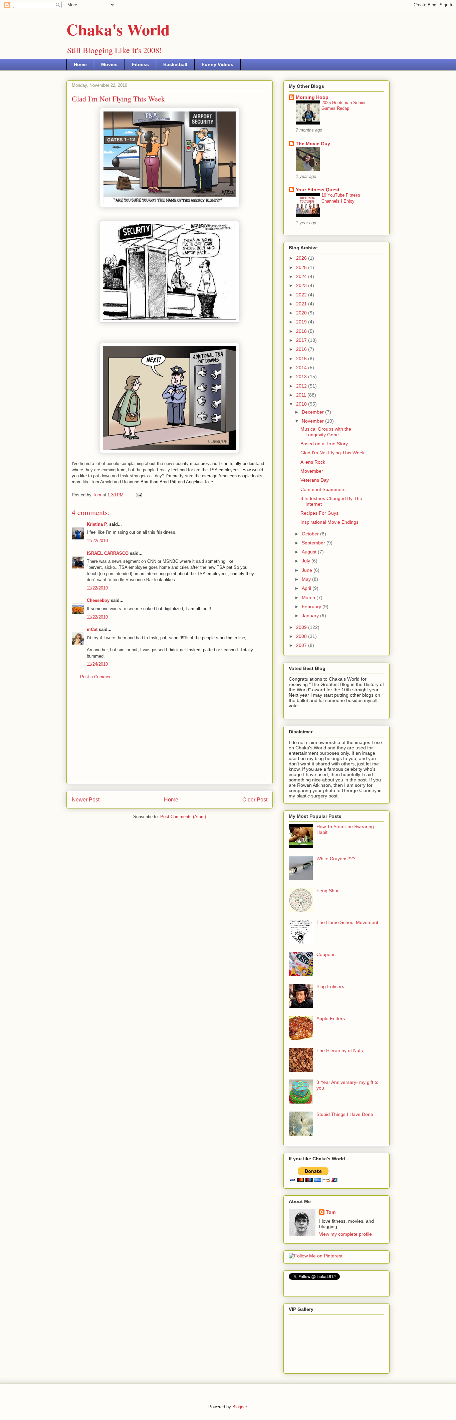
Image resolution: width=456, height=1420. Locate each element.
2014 (302, 367)
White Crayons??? (336, 858)
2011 (301, 395)
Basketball (175, 64)
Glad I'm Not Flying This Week (332, 452)
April (307, 588)
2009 (302, 627)
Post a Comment (96, 676)
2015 (302, 358)
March (309, 597)
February (312, 606)
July (306, 560)
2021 (302, 303)
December (313, 412)
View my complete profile (345, 1234)
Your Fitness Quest (317, 189)
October (311, 533)
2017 (302, 340)
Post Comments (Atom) (183, 816)
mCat (92, 629)
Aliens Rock (312, 462)
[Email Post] (138, 494)
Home (80, 64)
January (311, 615)
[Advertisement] (170, 737)
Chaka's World (118, 29)
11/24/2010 (97, 664)
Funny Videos (217, 64)
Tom (330, 1212)
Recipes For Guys (319, 513)
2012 (302, 386)
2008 (302, 636)
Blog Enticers (330, 986)
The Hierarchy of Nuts (339, 1050)
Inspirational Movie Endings (329, 522)
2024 (302, 276)
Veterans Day (314, 480)
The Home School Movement (347, 922)
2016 (302, 349)
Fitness (140, 64)
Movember (311, 471)
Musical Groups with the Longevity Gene (325, 431)
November (313, 421)
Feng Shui (327, 890)
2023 (302, 285)
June (307, 570)
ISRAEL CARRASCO (108, 553)
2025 (302, 267)
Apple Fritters (330, 1018)
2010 (302, 404)
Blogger (239, 1406)
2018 (302, 331)
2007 (302, 645)
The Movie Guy (313, 143)
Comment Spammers (323, 489)
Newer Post (85, 799)
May (307, 579)
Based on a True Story (324, 443)
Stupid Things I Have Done (344, 1114)
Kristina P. (97, 524)
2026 (302, 258)
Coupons (325, 954)
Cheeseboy (98, 600)
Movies (109, 64)
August (310, 551)
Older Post (254, 799)
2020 (302, 312)
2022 (302, 294)
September (314, 542)
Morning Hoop (312, 97)
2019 (302, 321)
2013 (302, 376)
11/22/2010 (97, 540)
